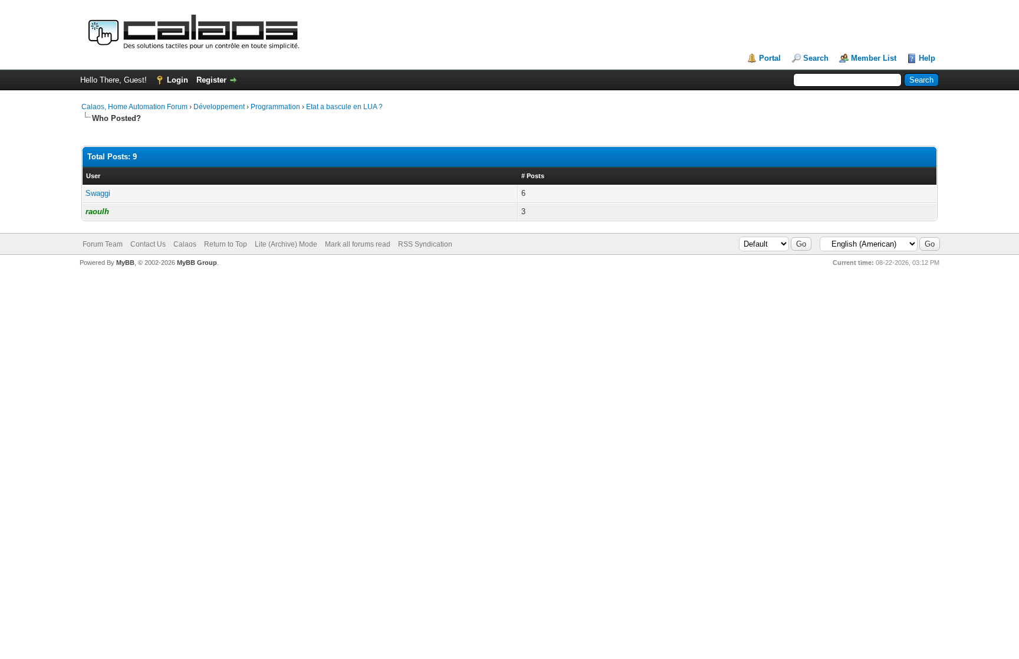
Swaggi (98, 193)
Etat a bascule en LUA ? (344, 107)
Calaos (184, 244)
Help (927, 58)
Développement (219, 107)
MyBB (125, 262)
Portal (770, 58)
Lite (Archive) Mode (286, 244)
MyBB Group (197, 262)
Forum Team (103, 244)
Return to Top (225, 244)
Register (211, 80)
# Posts (532, 175)
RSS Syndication (425, 244)
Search (816, 58)
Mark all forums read (357, 244)
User (93, 175)
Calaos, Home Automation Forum (134, 107)
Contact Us (148, 244)
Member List (873, 58)
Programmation (275, 107)
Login (177, 80)
